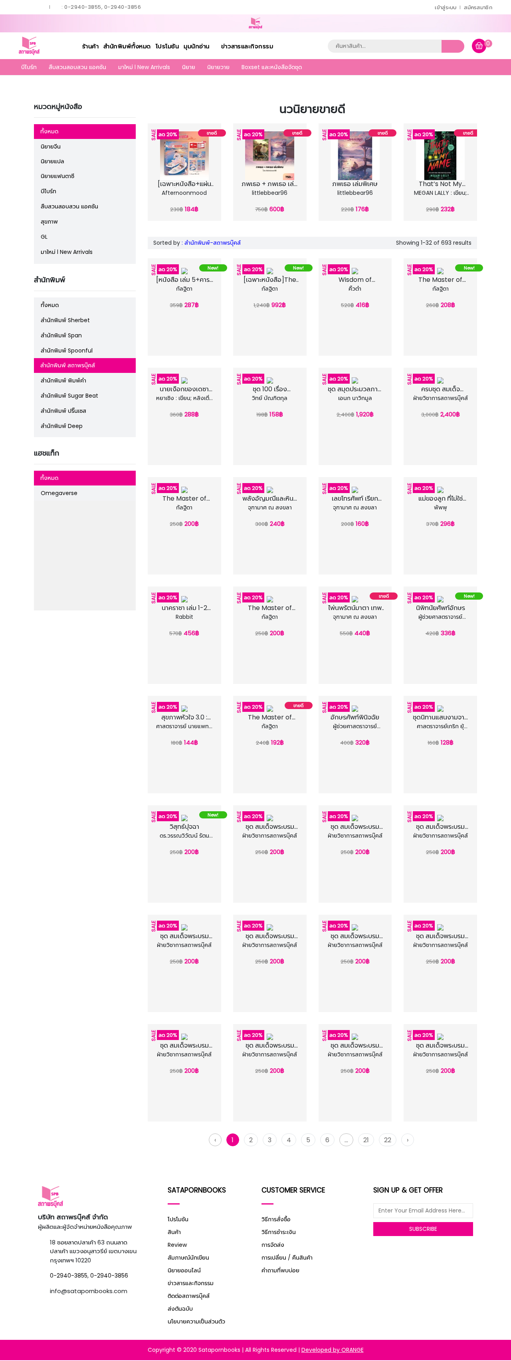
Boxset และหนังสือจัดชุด (272, 67)
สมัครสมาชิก (478, 7)
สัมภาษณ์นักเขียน (188, 1258)
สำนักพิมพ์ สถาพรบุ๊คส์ (67, 365)
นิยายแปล (52, 161)
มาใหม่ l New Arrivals (144, 67)
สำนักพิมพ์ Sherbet (65, 320)
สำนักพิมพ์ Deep (62, 426)
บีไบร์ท (29, 67)
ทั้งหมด (49, 131)
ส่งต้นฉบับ (180, 1309)
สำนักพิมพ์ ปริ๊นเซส (63, 411)
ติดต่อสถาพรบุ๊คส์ (189, 1296)
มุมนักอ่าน (197, 46)
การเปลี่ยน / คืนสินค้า (287, 1258)
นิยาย (188, 67)
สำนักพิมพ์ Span (61, 335)
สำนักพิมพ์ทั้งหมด (127, 46)
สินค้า (174, 1232)
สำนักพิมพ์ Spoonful (67, 351)
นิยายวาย (218, 67)
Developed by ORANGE (332, 1350)
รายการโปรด (176, 186)
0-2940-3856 (109, 1276)
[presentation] (152, 170)
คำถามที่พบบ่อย (280, 1270)
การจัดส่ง (272, 1245)
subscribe (423, 1229)
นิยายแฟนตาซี (57, 176)
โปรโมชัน (167, 46)
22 (387, 1140)
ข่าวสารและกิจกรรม (247, 46)
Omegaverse (59, 493)
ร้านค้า (90, 46)
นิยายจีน (51, 147)
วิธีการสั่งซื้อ (276, 1219)
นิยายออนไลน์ (184, 1270)
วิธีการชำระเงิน (278, 1232)
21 (366, 1140)
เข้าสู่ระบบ (445, 7)
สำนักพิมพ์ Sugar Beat (69, 396)
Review (177, 1245)
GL (44, 237)
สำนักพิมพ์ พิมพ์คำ (63, 380)
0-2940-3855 (68, 1276)
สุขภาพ (49, 222)
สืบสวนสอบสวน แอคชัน (77, 67)
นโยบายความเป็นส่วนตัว (196, 1321)
